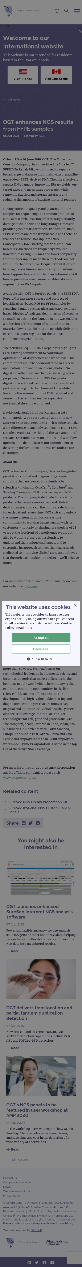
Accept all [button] (41, 637)
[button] (41, 659)
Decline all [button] (41, 649)
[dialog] (41, 633)
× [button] (75, 605)
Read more (24, 627)
